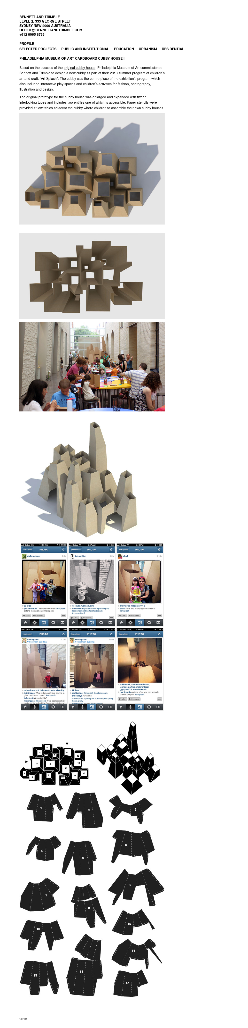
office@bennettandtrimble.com (51, 29)
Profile (26, 43)
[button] (92, 169)
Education (124, 48)
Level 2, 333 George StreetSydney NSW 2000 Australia (45, 23)
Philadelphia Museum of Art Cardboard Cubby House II (72, 58)
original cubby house (79, 67)
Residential (173, 48)
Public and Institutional (85, 48)
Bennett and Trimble (39, 16)
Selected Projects (37, 48)
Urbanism (148, 48)
